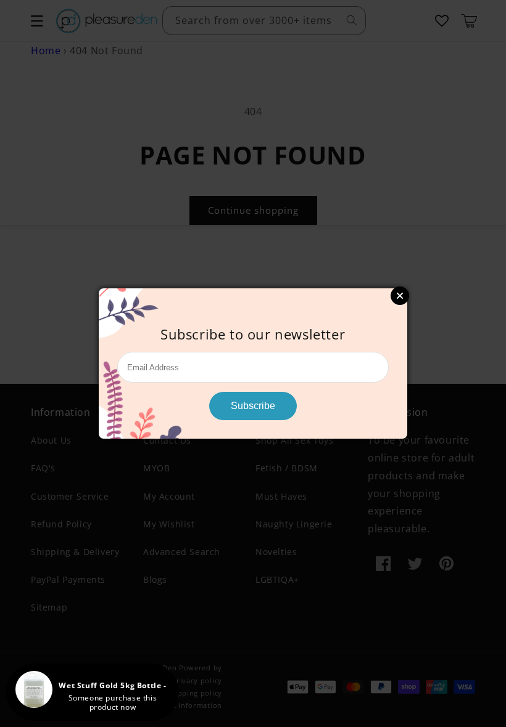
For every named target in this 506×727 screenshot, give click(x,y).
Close (400, 295)
